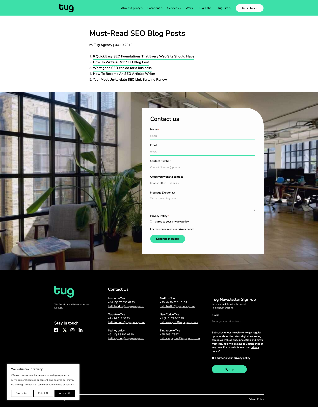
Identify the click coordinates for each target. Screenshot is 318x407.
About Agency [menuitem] (130, 8)
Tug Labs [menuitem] (205, 8)
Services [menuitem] (173, 8)
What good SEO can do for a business (122, 68)
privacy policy (185, 229)
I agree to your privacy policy (171, 221)
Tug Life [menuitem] (222, 8)
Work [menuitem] (189, 8)
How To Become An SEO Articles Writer (124, 74)
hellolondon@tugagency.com (126, 306)
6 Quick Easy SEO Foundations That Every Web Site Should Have (143, 56)
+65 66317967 (169, 334)
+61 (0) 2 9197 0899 (121, 334)
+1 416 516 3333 (119, 318)
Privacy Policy (256, 399)
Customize (21, 393)
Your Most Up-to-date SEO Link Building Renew (130, 79)
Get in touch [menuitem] (249, 8)
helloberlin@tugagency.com (177, 306)
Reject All (43, 393)
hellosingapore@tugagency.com (180, 338)
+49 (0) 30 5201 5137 (173, 302)
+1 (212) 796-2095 (172, 318)
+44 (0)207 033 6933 (121, 302)
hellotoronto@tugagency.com (126, 322)
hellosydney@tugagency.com (126, 338)
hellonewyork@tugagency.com (179, 322)
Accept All (64, 393)
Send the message (167, 239)
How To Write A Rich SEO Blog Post (121, 62)
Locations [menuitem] (153, 8)
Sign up (229, 369)
